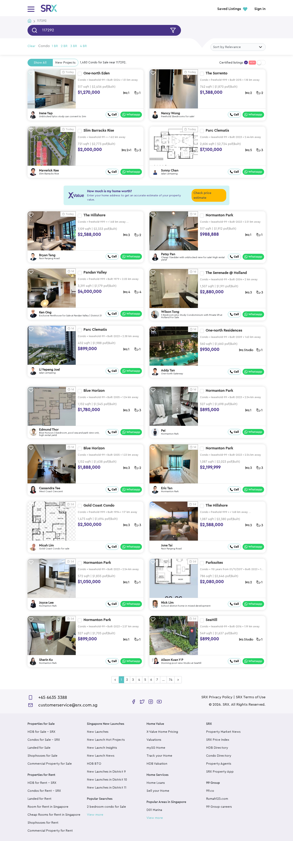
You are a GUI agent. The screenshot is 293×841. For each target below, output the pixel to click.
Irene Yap (46, 113)
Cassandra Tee (49, 488)
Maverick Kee (49, 170)
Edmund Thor (49, 429)
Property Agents (218, 763)
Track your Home (159, 755)
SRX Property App (220, 771)
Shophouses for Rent (43, 822)
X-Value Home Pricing (162, 731)
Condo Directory (218, 755)
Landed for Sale (39, 747)
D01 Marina (154, 809)
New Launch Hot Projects (106, 739)
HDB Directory (217, 747)
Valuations (153, 739)
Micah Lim (46, 545)
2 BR (64, 46)
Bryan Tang (47, 255)
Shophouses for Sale (42, 755)
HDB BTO (94, 763)
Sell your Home (157, 790)
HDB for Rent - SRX (42, 782)
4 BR (83, 46)
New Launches (97, 731)
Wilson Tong (170, 311)
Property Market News (223, 731)
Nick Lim (167, 602)
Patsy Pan (168, 254)
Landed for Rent (39, 798)
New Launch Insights (102, 747)
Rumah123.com (217, 798)
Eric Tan (166, 488)
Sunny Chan (169, 170)
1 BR (55, 46)
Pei (163, 430)
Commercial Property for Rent (50, 830)
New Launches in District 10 (107, 779)
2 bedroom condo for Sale (106, 806)
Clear (31, 46)
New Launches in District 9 (106, 771)
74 (170, 679)
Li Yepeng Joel (49, 369)
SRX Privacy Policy (216, 697)
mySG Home (155, 747)
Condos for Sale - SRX (44, 739)
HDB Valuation (156, 763)
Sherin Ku (46, 659)
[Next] (178, 680)
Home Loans (155, 782)
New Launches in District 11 (106, 787)
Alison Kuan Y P (172, 659)
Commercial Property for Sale (50, 763)
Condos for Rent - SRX (44, 790)
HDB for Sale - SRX (41, 731)
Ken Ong (45, 312)
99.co (210, 790)
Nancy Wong (170, 113)
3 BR (73, 46)
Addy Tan (168, 370)
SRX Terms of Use (250, 697)
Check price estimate (202, 195)
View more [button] (95, 814)
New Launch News (100, 755)
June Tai (166, 545)
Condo (44, 46)
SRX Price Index (217, 739)
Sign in (259, 9)
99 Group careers (219, 806)
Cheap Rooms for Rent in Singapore (54, 814)
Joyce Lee (46, 602)
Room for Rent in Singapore (48, 806)
